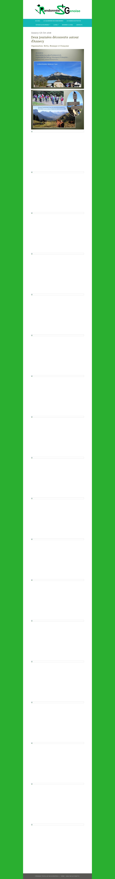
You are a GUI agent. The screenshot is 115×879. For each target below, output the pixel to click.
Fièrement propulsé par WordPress (47, 876)
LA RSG (56, 25)
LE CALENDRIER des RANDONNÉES (53, 21)
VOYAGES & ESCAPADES (42, 25)
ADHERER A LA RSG (67, 25)
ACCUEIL (37, 21)
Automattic (76, 876)
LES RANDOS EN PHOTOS (74, 21)
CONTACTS (79, 25)
